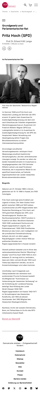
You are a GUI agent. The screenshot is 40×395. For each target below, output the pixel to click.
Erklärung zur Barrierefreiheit (20, 383)
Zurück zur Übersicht (11, 319)
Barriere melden (20, 379)
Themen (5, 11)
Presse (20, 375)
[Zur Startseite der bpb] (9, 7)
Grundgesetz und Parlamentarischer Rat (15, 27)
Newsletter (20, 363)
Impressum (20, 351)
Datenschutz (20, 355)
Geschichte (15, 11)
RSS (20, 367)
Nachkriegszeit (27, 11)
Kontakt (20, 371)
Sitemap (20, 359)
